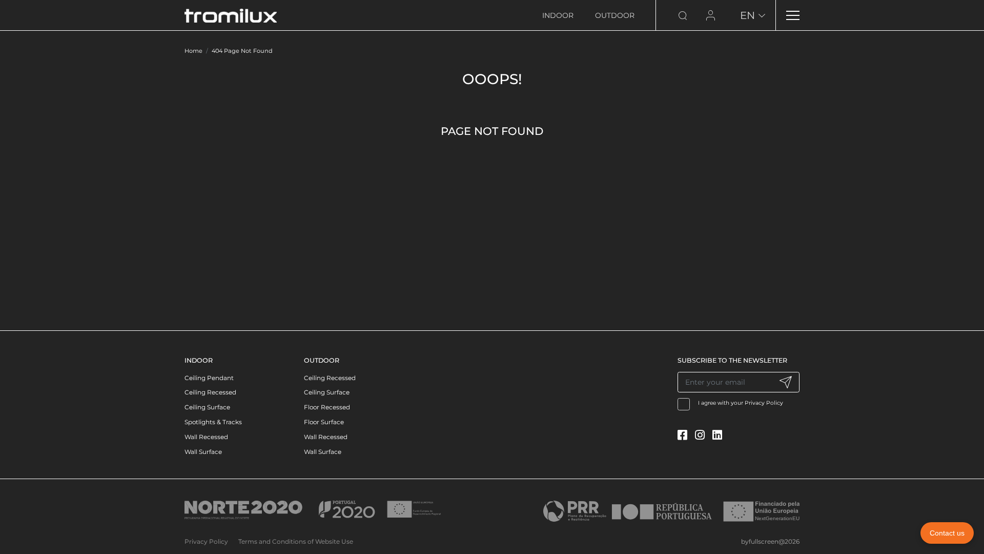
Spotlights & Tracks (213, 422)
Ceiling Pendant (209, 378)
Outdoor (614, 15)
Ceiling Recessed (210, 392)
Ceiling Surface (207, 407)
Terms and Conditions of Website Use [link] (295, 541)
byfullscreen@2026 (770, 541)
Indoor (557, 15)
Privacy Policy (764, 403)
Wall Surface (203, 452)
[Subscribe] (785, 382)
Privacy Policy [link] (206, 541)
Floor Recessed (327, 407)
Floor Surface (324, 422)
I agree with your (741, 403)
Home (193, 50)
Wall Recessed (206, 437)
